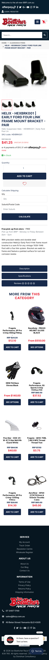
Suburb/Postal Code (11, 204)
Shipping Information (24, 592)
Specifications (24, 276)
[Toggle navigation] (37, 21)
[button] (24, 183)
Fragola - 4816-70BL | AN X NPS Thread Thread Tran (36, 440)
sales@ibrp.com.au (15, 616)
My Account (24, 542)
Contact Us (25, 570)
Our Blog (24, 567)
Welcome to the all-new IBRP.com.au (18, 2)
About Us (24, 564)
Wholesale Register (24, 552)
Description (24, 268)
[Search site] (44, 35)
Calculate (24, 216)
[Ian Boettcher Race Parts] (14, 21)
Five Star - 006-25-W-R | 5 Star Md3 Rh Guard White (12, 440)
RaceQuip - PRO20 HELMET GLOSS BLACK (36, 330)
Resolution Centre (24, 549)
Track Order (24, 545)
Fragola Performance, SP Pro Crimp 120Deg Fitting (12, 496)
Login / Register (11, 12)
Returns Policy (24, 588)
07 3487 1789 (12, 610)
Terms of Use (24, 582)
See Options (36, 347)
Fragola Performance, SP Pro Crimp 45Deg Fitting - (12, 331)
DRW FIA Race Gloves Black (12, 384)
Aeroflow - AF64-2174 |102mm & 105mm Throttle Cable (37, 496)
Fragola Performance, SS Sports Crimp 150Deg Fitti (37, 386)
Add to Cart (24, 176)
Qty (3, 194)
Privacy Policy (24, 585)
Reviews (18, 283)
